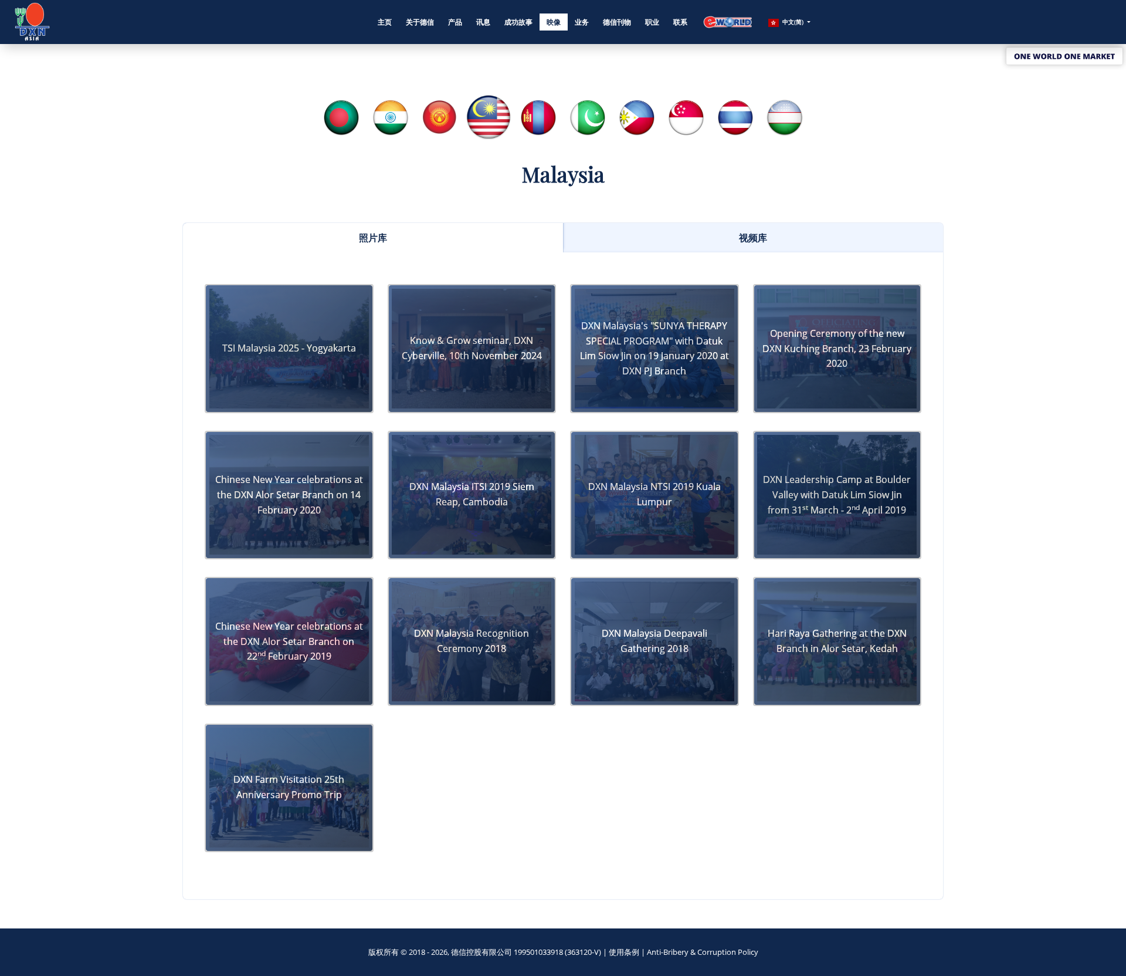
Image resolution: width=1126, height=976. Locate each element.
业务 (582, 22)
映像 (554, 22)
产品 (455, 22)
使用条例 (624, 952)
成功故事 (518, 22)
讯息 (483, 22)
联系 (680, 22)
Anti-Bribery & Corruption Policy (702, 952)
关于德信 (420, 22)
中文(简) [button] (793, 22)
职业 (652, 22)
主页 (385, 22)
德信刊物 (617, 22)
